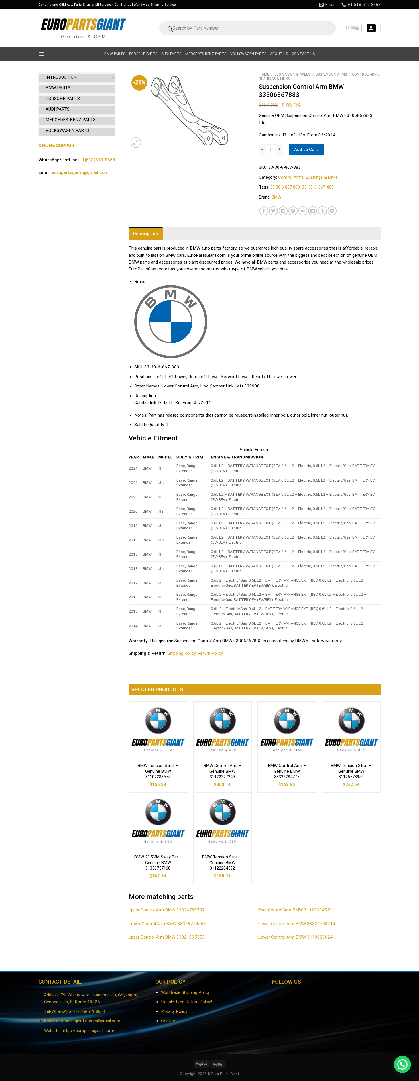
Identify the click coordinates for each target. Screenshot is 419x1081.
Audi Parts (171, 54)
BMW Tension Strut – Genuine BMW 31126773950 (351, 771)
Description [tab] (145, 233)
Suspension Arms (331, 74)
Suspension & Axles (292, 74)
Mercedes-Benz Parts (205, 54)
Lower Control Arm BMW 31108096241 (296, 937)
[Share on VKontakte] (302, 210)
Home (264, 74)
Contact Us (172, 1020)
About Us (279, 54)
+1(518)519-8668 (97, 159)
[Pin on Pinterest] (292, 210)
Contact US (303, 54)
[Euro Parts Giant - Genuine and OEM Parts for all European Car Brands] (82, 28)
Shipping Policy (182, 653)
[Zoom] (136, 142)
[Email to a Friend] (283, 210)
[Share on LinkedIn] (312, 210)
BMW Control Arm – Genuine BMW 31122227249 (222, 771)
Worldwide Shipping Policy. (185, 992)
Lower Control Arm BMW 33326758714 (296, 923)
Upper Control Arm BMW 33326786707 (167, 910)
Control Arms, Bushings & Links (308, 177)
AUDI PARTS (58, 109)
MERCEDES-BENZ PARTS (71, 119)
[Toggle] (113, 77)
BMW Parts (114, 54)
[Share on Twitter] (273, 210)
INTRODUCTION (61, 77)
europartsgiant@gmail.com (80, 172)
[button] (402, 1064)
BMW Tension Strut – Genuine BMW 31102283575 (158, 771)
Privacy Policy (174, 1011)
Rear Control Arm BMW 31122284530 (295, 910)
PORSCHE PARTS (63, 98)
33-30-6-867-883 (318, 187)
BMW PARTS (58, 87)
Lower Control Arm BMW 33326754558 (167, 923)
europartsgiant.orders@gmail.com (88, 1021)
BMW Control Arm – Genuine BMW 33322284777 (287, 771)
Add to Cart (306, 149)
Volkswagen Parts (248, 54)
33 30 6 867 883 (285, 187)
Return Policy (210, 653)
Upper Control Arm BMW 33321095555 (167, 937)
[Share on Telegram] (332, 210)
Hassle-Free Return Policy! (186, 1001)
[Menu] (41, 54)
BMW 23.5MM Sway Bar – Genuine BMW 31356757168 (158, 862)
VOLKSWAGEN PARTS (67, 130)
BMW (276, 197)
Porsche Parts (143, 54)
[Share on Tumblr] (322, 210)
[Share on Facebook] (263, 210)
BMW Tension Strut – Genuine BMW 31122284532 (222, 862)
